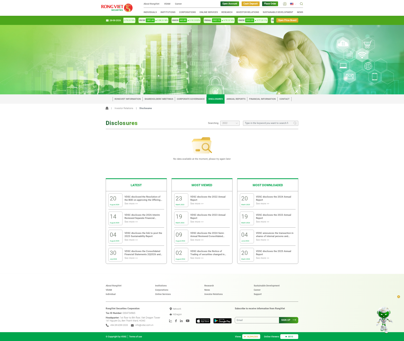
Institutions (167, 12)
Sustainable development (278, 12)
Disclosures (215, 99)
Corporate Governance (191, 99)
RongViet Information (128, 99)
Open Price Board (287, 20)
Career (178, 4)
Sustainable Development (267, 285)
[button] (285, 4)
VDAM (167, 4)
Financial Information (262, 99)
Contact (284, 99)
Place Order (270, 3)
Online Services (208, 12)
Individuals (150, 12)
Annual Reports (235, 99)
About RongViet (151, 4)
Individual (111, 294)
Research (226, 12)
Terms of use (135, 336)
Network (176, 309)
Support (258, 294)
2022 (224, 123)
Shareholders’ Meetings (159, 99)
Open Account (229, 3)
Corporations (187, 12)
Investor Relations (247, 12)
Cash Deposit (251, 3)
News (300, 12)
